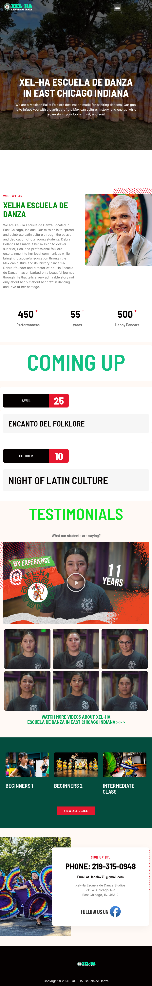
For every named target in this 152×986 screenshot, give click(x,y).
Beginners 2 (68, 785)
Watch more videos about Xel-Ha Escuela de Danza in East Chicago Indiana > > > (76, 719)
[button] (117, 7)
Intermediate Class (118, 788)
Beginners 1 (19, 785)
